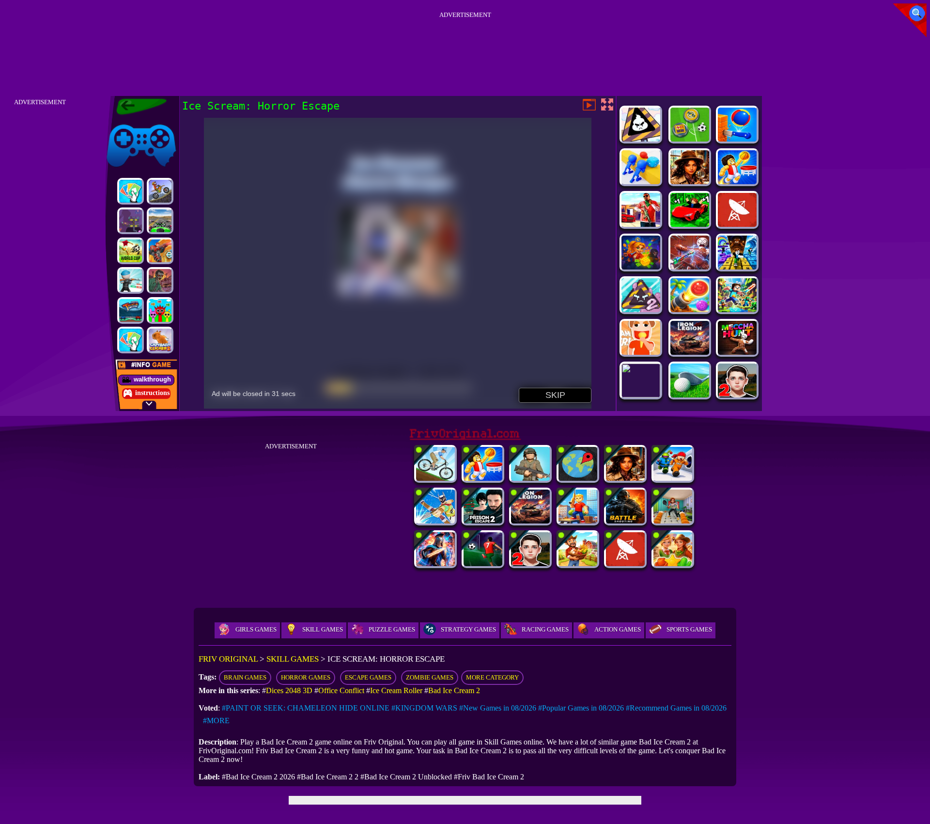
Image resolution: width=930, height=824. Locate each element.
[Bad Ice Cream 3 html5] (640, 139)
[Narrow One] (435, 521)
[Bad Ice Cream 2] (640, 309)
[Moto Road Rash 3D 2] (160, 220)
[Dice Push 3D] (640, 181)
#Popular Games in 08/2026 (581, 708)
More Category (492, 677)
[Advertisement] (465, 43)
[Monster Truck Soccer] (130, 310)
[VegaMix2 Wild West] (672, 563)
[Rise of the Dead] (160, 280)
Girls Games (256, 629)
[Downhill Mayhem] (435, 478)
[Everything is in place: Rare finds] (689, 181)
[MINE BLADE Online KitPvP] (737, 309)
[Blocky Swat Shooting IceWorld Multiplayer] (640, 395)
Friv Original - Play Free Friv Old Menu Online (137, 106)
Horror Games (305, 677)
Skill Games (322, 629)
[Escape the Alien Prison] (672, 478)
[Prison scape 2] (483, 521)
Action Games (617, 629)
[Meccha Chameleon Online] (689, 267)
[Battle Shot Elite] (625, 521)
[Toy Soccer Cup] (689, 139)
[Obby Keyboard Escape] (737, 267)
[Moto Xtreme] (160, 191)
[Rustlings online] (737, 224)
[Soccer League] (483, 563)
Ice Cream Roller (396, 690)
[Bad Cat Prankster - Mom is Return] (672, 521)
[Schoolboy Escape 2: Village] (737, 395)
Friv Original (124, 122)
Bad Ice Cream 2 (454, 690)
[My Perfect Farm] (577, 563)
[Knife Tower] (737, 139)
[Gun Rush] (130, 280)
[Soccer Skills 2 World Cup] (130, 251)
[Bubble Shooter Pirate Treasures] (689, 309)
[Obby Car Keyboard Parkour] (689, 224)
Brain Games (245, 677)
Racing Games (545, 629)
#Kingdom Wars (424, 708)
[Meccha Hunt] (737, 352)
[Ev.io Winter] (160, 251)
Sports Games (689, 629)
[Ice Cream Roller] (640, 352)
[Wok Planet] (130, 220)
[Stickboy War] (435, 563)
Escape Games (368, 677)
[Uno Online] (130, 191)
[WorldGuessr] (577, 478)
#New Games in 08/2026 (497, 708)
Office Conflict (341, 690)
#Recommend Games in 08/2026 (676, 708)
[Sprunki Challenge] (160, 310)
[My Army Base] (530, 478)
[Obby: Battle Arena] (577, 521)
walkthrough (152, 379)
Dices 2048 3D (289, 690)
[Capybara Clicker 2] (160, 340)
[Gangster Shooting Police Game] (640, 224)
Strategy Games (468, 629)
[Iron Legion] (689, 352)
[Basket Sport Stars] (737, 181)
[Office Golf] (689, 395)
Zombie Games (429, 677)
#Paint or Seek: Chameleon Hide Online (305, 708)
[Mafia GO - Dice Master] (640, 267)
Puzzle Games (392, 629)
